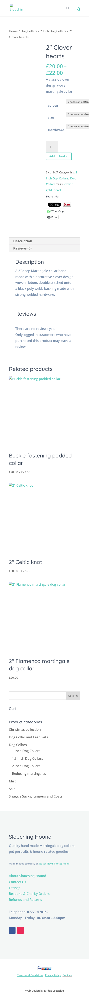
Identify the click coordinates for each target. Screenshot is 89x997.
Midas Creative (54, 990)
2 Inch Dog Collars (53, 31)
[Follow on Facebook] (12, 930)
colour (53, 105)
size (51, 117)
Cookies (67, 975)
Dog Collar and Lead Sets (28, 737)
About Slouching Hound (27, 876)
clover (68, 184)
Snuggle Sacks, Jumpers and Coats (36, 796)
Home (13, 31)
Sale (12, 789)
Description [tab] (22, 241)
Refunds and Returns (25, 899)
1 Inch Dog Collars (26, 751)
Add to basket (59, 156)
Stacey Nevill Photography (53, 863)
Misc (12, 781)
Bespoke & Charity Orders (29, 893)
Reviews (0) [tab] (22, 248)
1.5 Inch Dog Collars (27, 758)
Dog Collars (29, 31)
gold (49, 190)
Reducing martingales (29, 773)
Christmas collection (25, 729)
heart (57, 190)
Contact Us (17, 882)
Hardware (56, 130)
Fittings (14, 888)
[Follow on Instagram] (20, 930)
